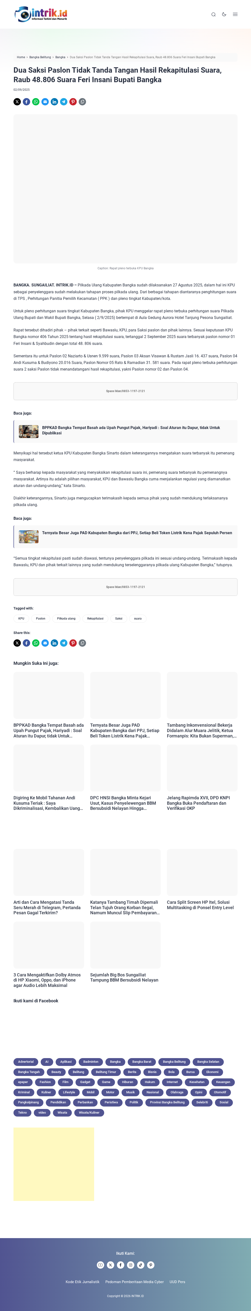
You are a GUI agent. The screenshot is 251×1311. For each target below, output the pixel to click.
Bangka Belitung (174, 1061)
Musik (130, 1092)
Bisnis (152, 1072)
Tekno (22, 1112)
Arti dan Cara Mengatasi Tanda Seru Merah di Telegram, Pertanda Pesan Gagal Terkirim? (47, 907)
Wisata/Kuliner (89, 1112)
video (42, 1112)
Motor (110, 1092)
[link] (17, 101)
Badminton (90, 1061)
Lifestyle (69, 1092)
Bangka (115, 1061)
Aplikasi (66, 1061)
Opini (198, 1092)
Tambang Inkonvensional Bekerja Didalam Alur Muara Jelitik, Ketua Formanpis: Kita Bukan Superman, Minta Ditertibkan (200, 730)
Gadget (85, 1082)
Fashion (45, 1082)
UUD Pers (177, 1282)
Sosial (224, 1102)
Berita (132, 1072)
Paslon (40, 618)
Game (106, 1082)
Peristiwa (111, 1102)
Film (65, 1082)
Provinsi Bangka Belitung (167, 1102)
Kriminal (24, 1092)
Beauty (56, 1072)
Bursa (190, 1072)
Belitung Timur (106, 1072)
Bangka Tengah (29, 1072)
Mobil (90, 1092)
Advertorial (26, 1061)
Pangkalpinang (28, 1102)
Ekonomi (212, 1072)
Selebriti (202, 1102)
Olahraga (177, 1092)
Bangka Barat (141, 1061)
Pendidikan (58, 1102)
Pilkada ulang (66, 618)
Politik (134, 1102)
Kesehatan (196, 1082)
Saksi (118, 618)
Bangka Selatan (208, 1061)
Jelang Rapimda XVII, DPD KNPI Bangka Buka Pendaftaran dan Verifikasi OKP (198, 803)
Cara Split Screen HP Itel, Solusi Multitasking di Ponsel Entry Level (200, 905)
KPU (21, 618)
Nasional (153, 1092)
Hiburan (127, 1082)
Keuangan (223, 1082)
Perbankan (85, 1102)
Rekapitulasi (95, 618)
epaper (23, 1082)
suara (138, 618)
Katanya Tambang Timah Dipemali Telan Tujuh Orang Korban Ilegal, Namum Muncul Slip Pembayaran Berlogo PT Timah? (124, 907)
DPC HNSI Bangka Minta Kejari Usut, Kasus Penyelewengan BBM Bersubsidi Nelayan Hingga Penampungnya (123, 803)
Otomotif (220, 1092)
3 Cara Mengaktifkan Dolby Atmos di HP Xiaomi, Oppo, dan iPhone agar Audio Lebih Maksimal (47, 980)
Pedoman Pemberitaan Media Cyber (134, 1282)
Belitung (78, 1072)
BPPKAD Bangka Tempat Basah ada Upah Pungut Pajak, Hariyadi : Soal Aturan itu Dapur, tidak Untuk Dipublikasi (131, 430)
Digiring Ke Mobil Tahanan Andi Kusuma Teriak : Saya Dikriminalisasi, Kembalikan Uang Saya (46, 803)
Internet (172, 1082)
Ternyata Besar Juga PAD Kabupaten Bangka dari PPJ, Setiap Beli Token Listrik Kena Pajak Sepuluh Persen (137, 533)
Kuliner (46, 1092)
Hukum (150, 1082)
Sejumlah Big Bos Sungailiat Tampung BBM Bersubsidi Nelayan (124, 977)
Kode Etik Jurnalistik (83, 1282)
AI (47, 1061)
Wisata (62, 1112)
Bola (171, 1072)
